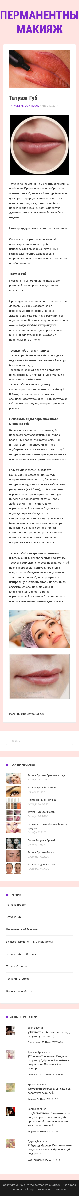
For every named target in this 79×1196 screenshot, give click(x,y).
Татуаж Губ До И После (24, 105)
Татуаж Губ (13, 917)
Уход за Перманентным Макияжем (29, 941)
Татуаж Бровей (16, 904)
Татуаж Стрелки (17, 966)
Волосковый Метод (19, 991)
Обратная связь (39, 1189)
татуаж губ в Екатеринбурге (37, 325)
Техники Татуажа (17, 978)
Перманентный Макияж (22, 929)
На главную (59, 1189)
